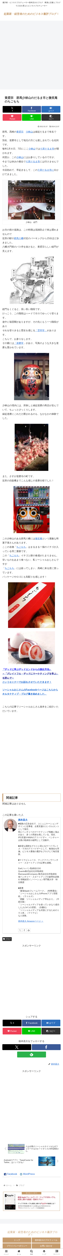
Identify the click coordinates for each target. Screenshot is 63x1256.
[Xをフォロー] (20, 930)
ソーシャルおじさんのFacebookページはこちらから (30, 689)
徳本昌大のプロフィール (46, 1240)
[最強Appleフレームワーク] (31, 1201)
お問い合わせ (46, 1246)
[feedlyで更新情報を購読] (28, 930)
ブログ (8, 939)
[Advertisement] (31, 56)
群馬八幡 (18, 238)
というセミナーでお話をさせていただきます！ (27, 682)
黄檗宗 (19, 131)
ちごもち (21, 547)
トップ (17, 1240)
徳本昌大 (23, 819)
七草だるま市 (47, 148)
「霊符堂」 (41, 330)
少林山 (29, 131)
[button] (50, 117)
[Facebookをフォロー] (24, 930)
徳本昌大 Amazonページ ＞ (30, 921)
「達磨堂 (18, 343)
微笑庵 (38, 538)
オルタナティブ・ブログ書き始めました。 (24, 694)
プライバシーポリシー (17, 1246)
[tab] (10, 1174)
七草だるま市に (46, 170)
